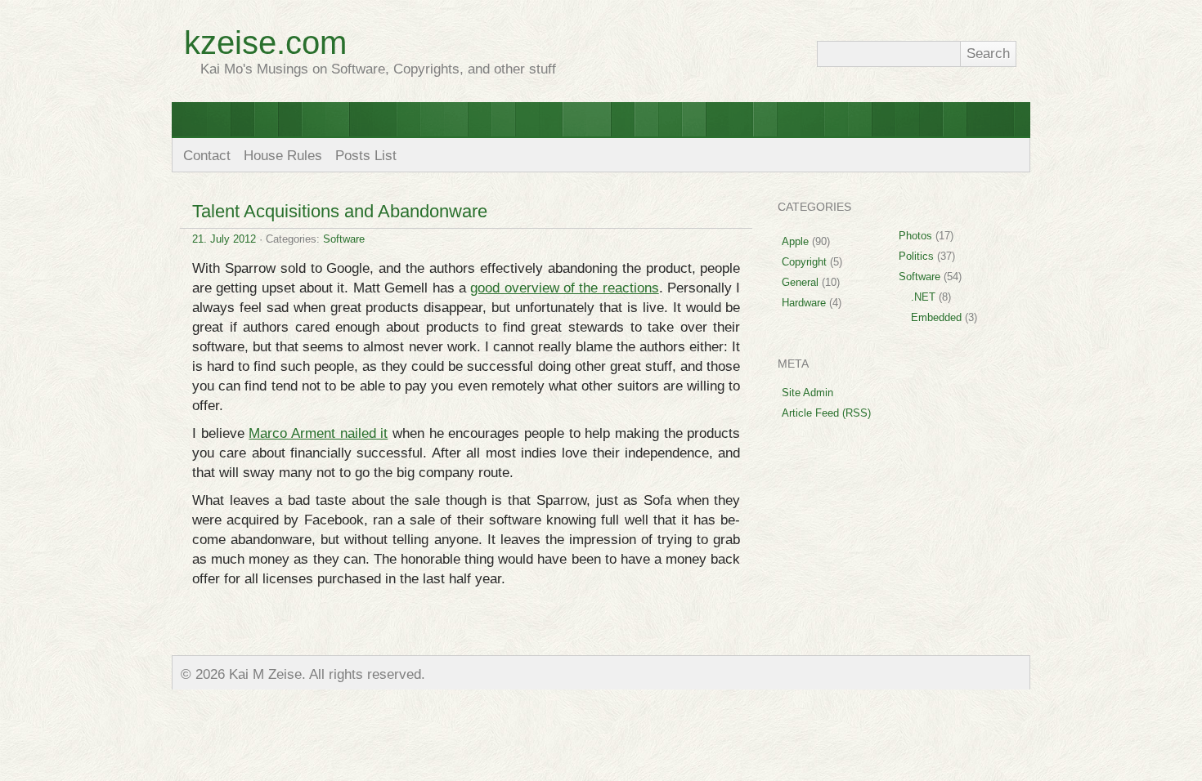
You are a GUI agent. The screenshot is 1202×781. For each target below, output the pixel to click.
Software (344, 239)
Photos (915, 236)
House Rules (283, 155)
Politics (916, 256)
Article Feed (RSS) (826, 413)
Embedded (936, 317)
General (800, 282)
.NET (923, 297)
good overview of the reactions (564, 288)
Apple (795, 241)
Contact (207, 155)
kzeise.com (265, 42)
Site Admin (807, 392)
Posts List (366, 155)
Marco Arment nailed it (318, 433)
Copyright (804, 262)
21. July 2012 (224, 239)
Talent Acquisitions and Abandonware (339, 211)
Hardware (804, 303)
